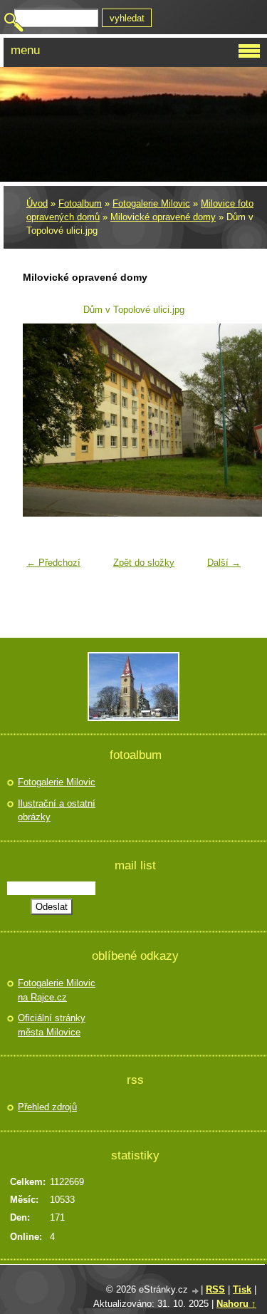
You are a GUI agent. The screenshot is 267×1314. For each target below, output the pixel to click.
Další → (224, 562)
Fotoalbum (80, 203)
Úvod (37, 203)
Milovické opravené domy (163, 217)
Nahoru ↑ (236, 1303)
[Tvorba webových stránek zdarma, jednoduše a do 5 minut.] (196, 1291)
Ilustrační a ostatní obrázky (56, 810)
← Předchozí (53, 562)
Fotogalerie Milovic (151, 203)
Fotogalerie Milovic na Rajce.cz (56, 990)
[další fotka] (225, 420)
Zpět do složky (143, 562)
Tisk (242, 1289)
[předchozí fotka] (42, 420)
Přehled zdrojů (47, 1107)
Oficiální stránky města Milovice (51, 1025)
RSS (215, 1289)
